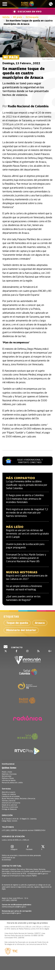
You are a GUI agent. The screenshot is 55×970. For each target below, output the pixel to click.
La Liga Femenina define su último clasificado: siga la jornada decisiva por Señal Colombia (26, 485)
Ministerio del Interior (21, 630)
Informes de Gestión (9, 780)
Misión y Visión (7, 772)
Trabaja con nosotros (9, 794)
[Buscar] (51, 4)
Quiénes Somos (9, 767)
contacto (16, 647)
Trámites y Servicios (8, 801)
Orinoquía (32, 17)
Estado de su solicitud (9, 805)
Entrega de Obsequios (9, 809)
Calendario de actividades (11, 796)
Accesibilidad (6, 860)
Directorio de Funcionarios (11, 803)
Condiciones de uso (8, 857)
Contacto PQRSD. (31, 876)
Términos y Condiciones (10, 807)
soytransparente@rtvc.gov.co (11, 913)
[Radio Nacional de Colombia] (27, 4)
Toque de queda (17, 622)
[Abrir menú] (4, 4)
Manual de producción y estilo (12, 782)
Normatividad (6, 776)
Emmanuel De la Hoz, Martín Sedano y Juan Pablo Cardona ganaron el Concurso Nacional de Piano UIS (26, 558)
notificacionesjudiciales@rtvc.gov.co (14, 907)
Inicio (6, 17)
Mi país (17, 17)
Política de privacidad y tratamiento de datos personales (21, 855)
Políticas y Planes (8, 778)
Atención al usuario (8, 792)
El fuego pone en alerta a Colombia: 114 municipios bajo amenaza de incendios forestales (25, 499)
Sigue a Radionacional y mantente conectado (30, 461)
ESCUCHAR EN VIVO (29, 11)
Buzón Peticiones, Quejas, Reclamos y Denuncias (18, 798)
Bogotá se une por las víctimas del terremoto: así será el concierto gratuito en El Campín (27, 534)
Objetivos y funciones (9, 774)
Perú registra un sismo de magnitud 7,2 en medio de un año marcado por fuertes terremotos (27, 513)
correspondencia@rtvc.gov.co (37, 873)
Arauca (40, 622)
